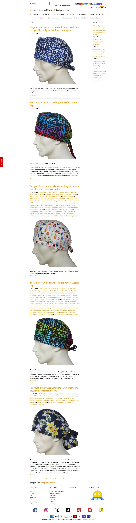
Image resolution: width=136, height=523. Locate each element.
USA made (70, 214)
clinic (76, 198)
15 (60, 478)
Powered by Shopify (89, 519)
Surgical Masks (67, 18)
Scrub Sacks (100, 14)
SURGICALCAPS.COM (36, 164)
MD (32, 203)
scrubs (42, 209)
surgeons (54, 209)
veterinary (50, 216)
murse (49, 203)
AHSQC (55, 192)
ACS (49, 192)
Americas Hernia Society (37, 194)
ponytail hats (59, 301)
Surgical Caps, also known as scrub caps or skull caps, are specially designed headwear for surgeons (99, 30)
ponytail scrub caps (70, 301)
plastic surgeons (59, 205)
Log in (57, 5)
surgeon (47, 209)
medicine (43, 203)
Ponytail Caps (46, 14)
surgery (71, 209)
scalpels (47, 207)
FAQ (31, 499)
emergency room (58, 201)
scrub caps (55, 207)
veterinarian (33, 216)
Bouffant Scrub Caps (55, 196)
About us (32, 493)
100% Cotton (43, 192)
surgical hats (58, 211)
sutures (63, 214)
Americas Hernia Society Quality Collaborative (58, 194)
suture (58, 214)
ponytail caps (50, 301)
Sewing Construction (55, 493)
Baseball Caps (82, 14)
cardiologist (62, 198)
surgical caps (35, 211)
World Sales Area (54, 499)
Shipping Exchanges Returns (57, 491)
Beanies (91, 14)
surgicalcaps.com (50, 214)
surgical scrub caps (47, 310)
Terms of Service (54, 506)
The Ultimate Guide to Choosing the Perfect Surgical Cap (99, 64)
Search (31, 491)
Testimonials (53, 497)
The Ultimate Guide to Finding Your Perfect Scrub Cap (99, 42)
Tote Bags (84, 18)
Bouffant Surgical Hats (51, 198)
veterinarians (41, 216)
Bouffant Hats (71, 14)
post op (68, 205)
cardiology (70, 198)
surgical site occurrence (36, 214)
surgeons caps (63, 209)
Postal (51, 502)
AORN (75, 194)
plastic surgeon (49, 205)
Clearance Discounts (96, 18)
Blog (31, 495)
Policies (32, 504)
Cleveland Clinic (50, 295)
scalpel (42, 207)
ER (65, 201)
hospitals (76, 201)
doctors (50, 201)
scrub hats (62, 207)
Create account (66, 5)
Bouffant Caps (34, 196)
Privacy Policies (53, 504)
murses (55, 203)
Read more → (34, 95)
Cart (105, 7)
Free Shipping (33, 502)
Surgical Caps (34, 14)
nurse (60, 203)
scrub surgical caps (72, 207)
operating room (73, 203)
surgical (76, 209)
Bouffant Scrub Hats (68, 196)
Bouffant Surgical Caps (36, 198)
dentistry (37, 201)
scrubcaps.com (34, 209)
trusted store (63, 312)
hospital (70, 201)
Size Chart (52, 495)
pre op (73, 205)
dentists (43, 201)
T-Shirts (76, 18)
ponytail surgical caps (36, 304)
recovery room (34, 207)
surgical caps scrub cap (47, 211)
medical (37, 203)
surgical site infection (70, 211)
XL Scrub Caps (40, 18)
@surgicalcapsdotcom (48, 483)
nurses (66, 203)
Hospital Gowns (58, 14)
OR (42, 205)
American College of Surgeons (67, 192)
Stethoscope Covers (54, 18)
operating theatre (34, 205)
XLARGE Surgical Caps (71, 216)
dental (31, 201)
